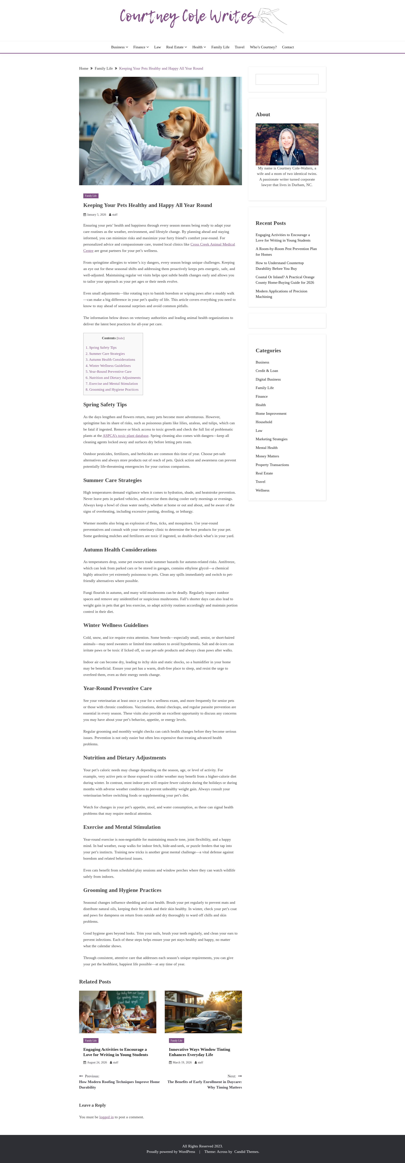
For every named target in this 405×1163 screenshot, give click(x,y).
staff (114, 214)
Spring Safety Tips (101, 348)
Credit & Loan (267, 371)
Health (197, 47)
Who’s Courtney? (263, 47)
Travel (239, 47)
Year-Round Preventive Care (109, 372)
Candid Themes (246, 1151)
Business (118, 47)
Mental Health (267, 448)
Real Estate (175, 47)
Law (157, 47)
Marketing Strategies (272, 439)
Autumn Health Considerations (110, 360)
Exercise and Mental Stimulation (112, 384)
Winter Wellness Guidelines (108, 366)
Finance (139, 47)
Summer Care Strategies (105, 354)
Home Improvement (271, 413)
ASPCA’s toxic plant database (125, 436)
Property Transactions (272, 465)
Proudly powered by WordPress (171, 1151)
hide (120, 338)
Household (264, 422)
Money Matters (267, 456)
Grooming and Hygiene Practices (112, 390)
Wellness (262, 490)
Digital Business (268, 379)
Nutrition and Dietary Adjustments (113, 378)
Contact (288, 47)
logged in (106, 1117)
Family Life (220, 47)
